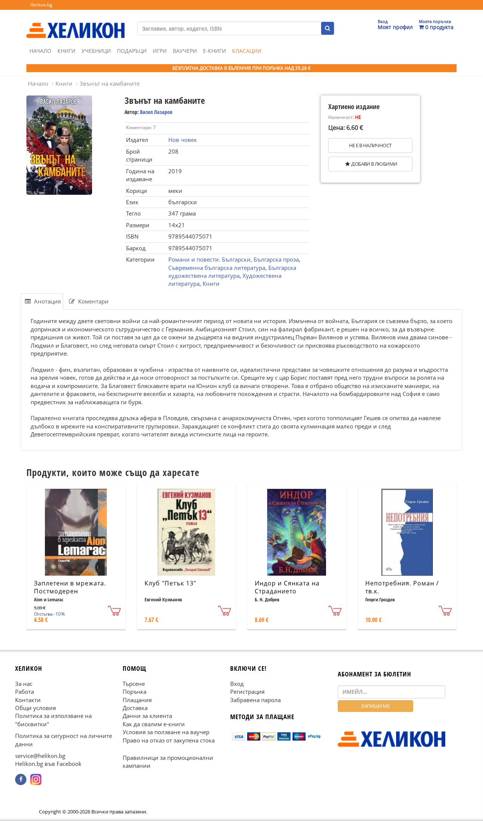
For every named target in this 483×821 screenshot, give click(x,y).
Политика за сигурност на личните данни (63, 739)
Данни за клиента (147, 715)
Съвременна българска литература (216, 267)
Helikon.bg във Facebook (48, 764)
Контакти (28, 700)
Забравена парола (255, 700)
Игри (160, 50)
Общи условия (35, 708)
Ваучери (185, 50)
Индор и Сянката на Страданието (287, 587)
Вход (237, 683)
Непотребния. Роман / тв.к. (402, 587)
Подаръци (132, 50)
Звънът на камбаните (110, 83)
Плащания (137, 700)
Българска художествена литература (232, 271)
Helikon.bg (41, 5)
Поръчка (134, 691)
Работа (24, 691)
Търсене (134, 683)
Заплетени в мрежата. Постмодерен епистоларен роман (70, 591)
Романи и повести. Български (209, 259)
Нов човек (182, 139)
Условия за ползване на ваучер (166, 732)
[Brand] (75, 23)
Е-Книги (214, 50)
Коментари (93, 301)
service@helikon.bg (40, 755)
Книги (66, 50)
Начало (40, 50)
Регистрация (247, 691)
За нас (23, 683)
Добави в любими (374, 163)
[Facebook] (20, 779)
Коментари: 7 (141, 127)
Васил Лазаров (156, 112)
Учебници (96, 50)
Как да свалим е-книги (154, 724)
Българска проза (276, 259)
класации (246, 50)
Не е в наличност (370, 145)
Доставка (135, 708)
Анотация (46, 301)
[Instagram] (36, 779)
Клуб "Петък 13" (170, 583)
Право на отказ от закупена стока (169, 740)
